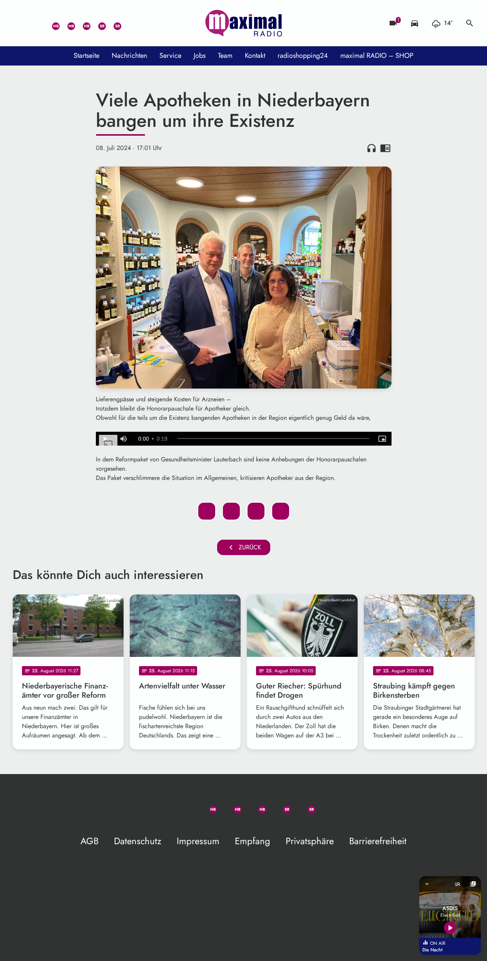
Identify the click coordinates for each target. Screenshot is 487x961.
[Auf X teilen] (231, 511)
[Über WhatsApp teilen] (256, 511)
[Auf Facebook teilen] (206, 511)
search (469, 23)
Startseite (86, 55)
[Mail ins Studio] (20, 23)
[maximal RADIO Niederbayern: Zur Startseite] (243, 23)
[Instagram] (82, 23)
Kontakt (255, 55)
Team (225, 55)
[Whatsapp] (51, 23)
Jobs (200, 55)
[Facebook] (66, 23)
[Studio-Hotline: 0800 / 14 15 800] (36, 23)
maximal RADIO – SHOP (376, 55)
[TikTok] (128, 23)
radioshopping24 (303, 55)
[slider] (273, 438)
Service (170, 55)
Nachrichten (129, 55)
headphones (371, 148)
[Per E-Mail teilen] (280, 511)
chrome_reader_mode (385, 148)
